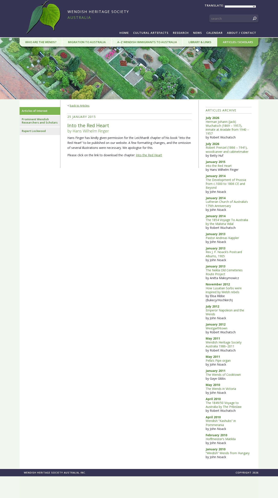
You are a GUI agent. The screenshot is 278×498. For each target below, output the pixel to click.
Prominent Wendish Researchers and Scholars (40, 121)
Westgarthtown (216, 328)
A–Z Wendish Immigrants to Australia (147, 42)
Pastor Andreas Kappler (222, 238)
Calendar (214, 33)
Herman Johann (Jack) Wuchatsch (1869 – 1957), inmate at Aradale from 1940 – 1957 (227, 128)
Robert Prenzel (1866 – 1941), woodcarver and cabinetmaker (227, 149)
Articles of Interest (34, 111)
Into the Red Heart (149, 155)
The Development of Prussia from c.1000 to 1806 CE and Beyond (226, 184)
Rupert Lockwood (34, 131)
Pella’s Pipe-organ (218, 360)
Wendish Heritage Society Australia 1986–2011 (224, 344)
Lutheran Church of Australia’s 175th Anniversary (227, 204)
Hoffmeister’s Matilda (221, 439)
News (197, 33)
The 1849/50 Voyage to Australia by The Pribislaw (224, 405)
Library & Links (200, 42)
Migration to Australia (87, 42)
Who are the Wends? (40, 42)
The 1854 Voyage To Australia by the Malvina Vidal (227, 222)
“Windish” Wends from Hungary (228, 453)
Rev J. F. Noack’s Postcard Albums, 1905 (224, 254)
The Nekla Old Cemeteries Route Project (224, 272)
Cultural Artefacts (151, 33)
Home (124, 33)
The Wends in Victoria (221, 389)
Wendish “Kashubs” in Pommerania (221, 423)
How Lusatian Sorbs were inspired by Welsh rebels (224, 290)
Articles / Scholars (238, 42)
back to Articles (79, 105)
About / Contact (241, 33)
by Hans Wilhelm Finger (88, 127)
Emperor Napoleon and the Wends (225, 312)
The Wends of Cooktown (223, 375)
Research (181, 33)
